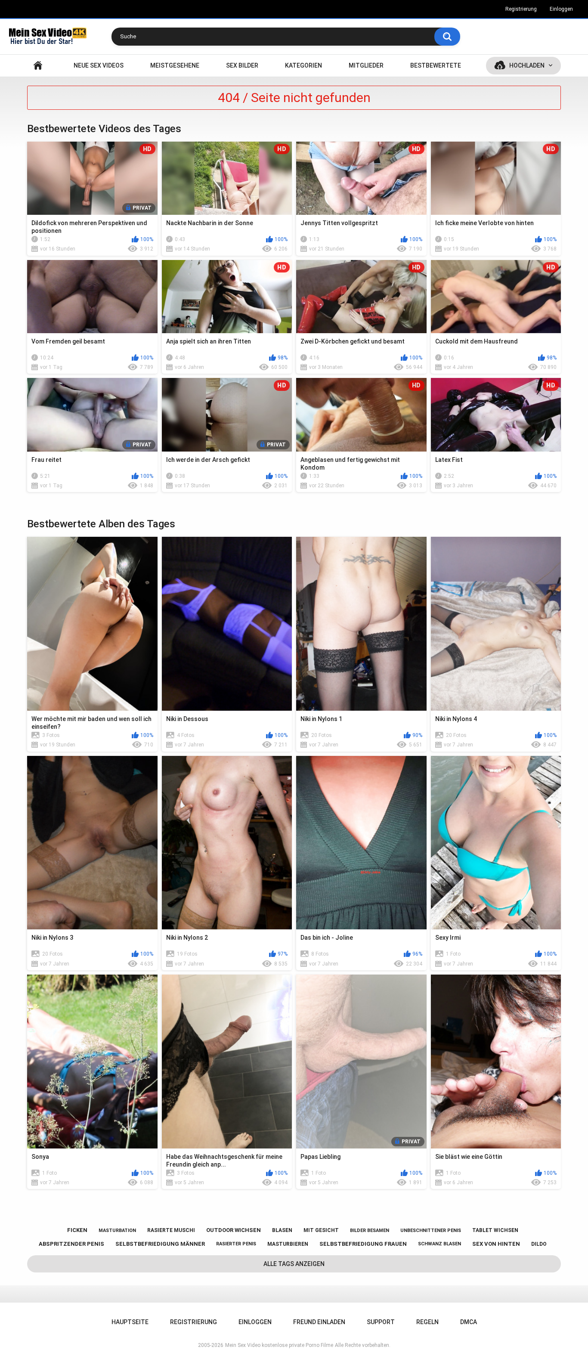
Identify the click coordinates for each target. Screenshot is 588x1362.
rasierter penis (236, 1244)
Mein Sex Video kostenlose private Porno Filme (279, 1345)
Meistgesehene (174, 65)
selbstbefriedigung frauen (363, 1244)
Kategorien (303, 65)
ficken (77, 1230)
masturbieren (287, 1244)
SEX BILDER (242, 65)
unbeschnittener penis (430, 1230)
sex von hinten (496, 1244)
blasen (282, 1230)
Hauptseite (38, 66)
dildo (539, 1244)
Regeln (427, 1322)
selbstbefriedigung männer (160, 1244)
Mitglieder (366, 65)
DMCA (468, 1322)
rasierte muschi (171, 1230)
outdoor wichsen (233, 1230)
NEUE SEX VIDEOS (99, 65)
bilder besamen (369, 1230)
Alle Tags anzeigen (294, 1263)
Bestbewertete (435, 65)
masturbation (117, 1230)
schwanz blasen (439, 1244)
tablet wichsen (495, 1230)
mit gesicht (321, 1230)
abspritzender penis (71, 1244)
